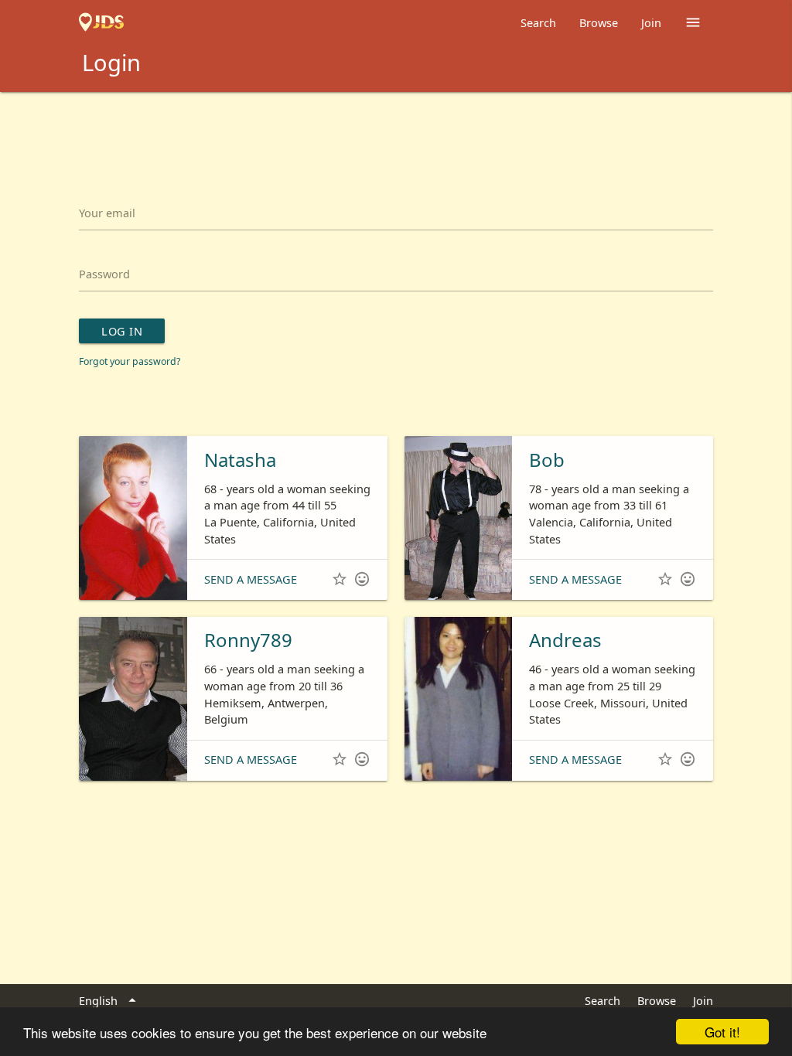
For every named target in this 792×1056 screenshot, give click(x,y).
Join (651, 22)
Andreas (565, 639)
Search (538, 22)
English (109, 1001)
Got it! (722, 1031)
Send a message (250, 579)
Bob (547, 459)
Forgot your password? (129, 361)
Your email (107, 212)
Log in (121, 331)
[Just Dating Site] (101, 22)
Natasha (240, 459)
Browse (598, 22)
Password (104, 273)
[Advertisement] (396, 134)
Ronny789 (248, 639)
